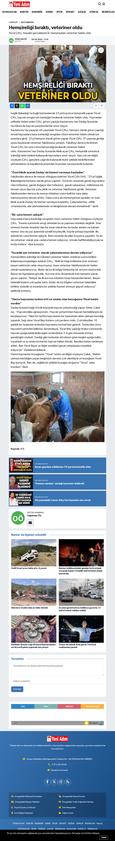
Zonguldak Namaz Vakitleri (27, 802)
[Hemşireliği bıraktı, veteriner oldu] (57, 73)
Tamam (103, 837)
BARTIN (24, 12)
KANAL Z (82, 829)
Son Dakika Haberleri (23, 813)
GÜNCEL (93, 12)
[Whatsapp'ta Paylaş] (22, 106)
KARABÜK (37, 12)
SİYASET (70, 12)
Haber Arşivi (67, 813)
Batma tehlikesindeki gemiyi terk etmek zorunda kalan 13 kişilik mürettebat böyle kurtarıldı (81, 571)
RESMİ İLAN (108, 12)
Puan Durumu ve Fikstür (24, 807)
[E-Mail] (30, 523)
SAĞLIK (82, 12)
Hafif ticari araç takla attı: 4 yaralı (28, 568)
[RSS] (68, 782)
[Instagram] (61, 782)
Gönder (17, 689)
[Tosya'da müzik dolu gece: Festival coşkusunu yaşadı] (81, 629)
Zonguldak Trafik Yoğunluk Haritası (78, 802)
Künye (99, 823)
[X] (54, 782)
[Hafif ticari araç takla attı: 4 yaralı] (33, 553)
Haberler (13, 22)
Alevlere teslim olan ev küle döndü (29, 608)
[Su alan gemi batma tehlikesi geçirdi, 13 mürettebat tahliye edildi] (81, 592)
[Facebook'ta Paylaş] (12, 106)
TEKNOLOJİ (92, 829)
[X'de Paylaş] (17, 106)
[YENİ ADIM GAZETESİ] (19, 4)
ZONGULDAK (9, 12)
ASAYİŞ (50, 829)
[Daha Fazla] (27, 106)
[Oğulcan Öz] (18, 518)
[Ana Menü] (103, 4)
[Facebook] (47, 782)
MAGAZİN (71, 829)
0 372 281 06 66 (59, 764)
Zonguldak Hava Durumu (74, 796)
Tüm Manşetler (69, 807)
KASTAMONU (27, 22)
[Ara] (99, 4)
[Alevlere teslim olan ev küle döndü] (33, 592)
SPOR (59, 12)
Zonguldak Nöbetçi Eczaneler (28, 796)
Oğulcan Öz (34, 515)
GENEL (49, 12)
